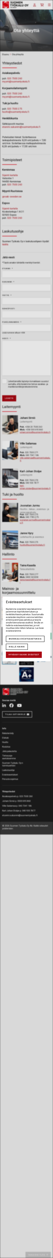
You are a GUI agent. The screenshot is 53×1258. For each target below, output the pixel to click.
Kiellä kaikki (17, 647)
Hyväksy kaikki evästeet (24, 655)
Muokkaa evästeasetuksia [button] (25, 639)
